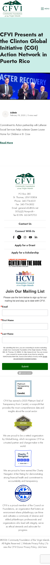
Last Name (7, 334)
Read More (6, 143)
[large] (14, 237)
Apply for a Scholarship (25, 252)
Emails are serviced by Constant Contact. (30, 357)
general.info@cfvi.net (28, 208)
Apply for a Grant (25, 245)
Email (5, 307)
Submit (25, 366)
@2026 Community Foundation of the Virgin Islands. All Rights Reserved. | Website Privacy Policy (25, 541)
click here (42, 547)
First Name (8, 320)
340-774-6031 (29, 201)
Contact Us (25, 224)
